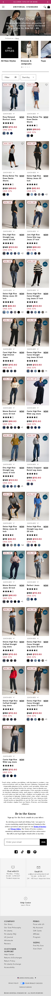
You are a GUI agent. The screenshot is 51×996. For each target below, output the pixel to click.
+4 (22, 545)
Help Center (9, 954)
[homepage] (25, 7)
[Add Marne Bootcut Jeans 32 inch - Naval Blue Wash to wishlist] (22, 379)
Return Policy (9, 961)
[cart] (48, 7)
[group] (25, 2)
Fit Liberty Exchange (12, 964)
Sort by (26, 77)
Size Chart (37, 948)
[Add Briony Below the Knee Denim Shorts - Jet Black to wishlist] (22, 144)
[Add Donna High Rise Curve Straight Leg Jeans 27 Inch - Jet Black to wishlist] (46, 261)
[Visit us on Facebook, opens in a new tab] (16, 852)
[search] (44, 7)
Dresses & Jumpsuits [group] (26, 62)
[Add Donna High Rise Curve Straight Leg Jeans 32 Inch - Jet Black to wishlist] (46, 610)
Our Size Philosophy (12, 927)
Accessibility (9, 967)
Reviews (7, 943)
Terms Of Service (25, 987)
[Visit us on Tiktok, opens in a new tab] (22, 852)
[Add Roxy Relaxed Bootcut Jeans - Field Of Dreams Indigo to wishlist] (22, 85)
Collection (9, 38)
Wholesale (8, 940)
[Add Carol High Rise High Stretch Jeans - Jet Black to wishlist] (22, 320)
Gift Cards (37, 930)
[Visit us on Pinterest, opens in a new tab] (34, 852)
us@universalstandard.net (38, 874)
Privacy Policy (13, 983)
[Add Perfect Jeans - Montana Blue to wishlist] (46, 553)
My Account (38, 927)
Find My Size (38, 945)
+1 (46, 312)
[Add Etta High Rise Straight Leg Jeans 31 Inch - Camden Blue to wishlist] (22, 436)
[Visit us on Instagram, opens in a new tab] (28, 852)
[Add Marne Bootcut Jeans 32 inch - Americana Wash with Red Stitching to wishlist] (22, 553)
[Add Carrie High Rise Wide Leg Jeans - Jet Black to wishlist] (46, 379)
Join (43, 842)
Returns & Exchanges (13, 957)
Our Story (8, 924)
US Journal (8, 937)
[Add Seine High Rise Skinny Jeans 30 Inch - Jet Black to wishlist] (46, 144)
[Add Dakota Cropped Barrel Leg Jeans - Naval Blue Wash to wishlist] (46, 436)
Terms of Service (40, 827)
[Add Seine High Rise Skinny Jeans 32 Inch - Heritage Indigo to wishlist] (22, 494)
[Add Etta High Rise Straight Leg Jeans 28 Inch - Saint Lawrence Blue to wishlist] (22, 202)
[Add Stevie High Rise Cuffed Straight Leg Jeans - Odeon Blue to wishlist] (22, 610)
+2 (46, 194)
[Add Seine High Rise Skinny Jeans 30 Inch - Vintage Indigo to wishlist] (22, 261)
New (17, 38)
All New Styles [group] (8, 61)
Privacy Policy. (16, 829)
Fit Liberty (8, 930)
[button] (3, 2)
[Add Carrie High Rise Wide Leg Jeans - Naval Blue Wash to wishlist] (22, 727)
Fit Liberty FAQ (10, 934)
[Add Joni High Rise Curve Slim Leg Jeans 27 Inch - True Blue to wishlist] (46, 202)
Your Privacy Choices (34, 983)
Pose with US (38, 924)
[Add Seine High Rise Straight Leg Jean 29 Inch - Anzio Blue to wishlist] (46, 494)
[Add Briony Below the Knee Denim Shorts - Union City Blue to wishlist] (46, 85)
